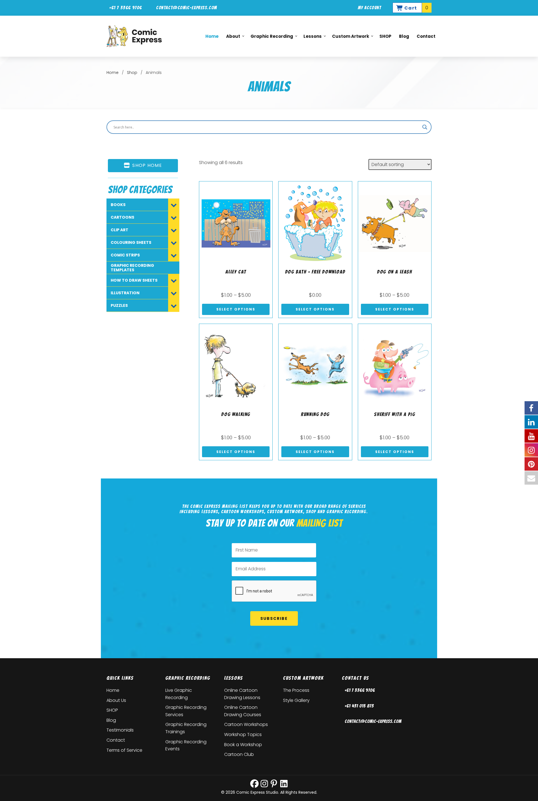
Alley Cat (235, 271)
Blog (111, 720)
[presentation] (274, 591)
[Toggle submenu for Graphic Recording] (293, 36)
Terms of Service (124, 750)
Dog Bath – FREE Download (315, 271)
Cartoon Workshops (246, 724)
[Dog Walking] (235, 365)
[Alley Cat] (235, 223)
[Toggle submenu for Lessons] (322, 36)
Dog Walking (235, 414)
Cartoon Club (239, 754)
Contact (115, 740)
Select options (235, 309)
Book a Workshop (243, 744)
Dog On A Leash (394, 271)
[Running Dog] (315, 365)
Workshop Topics (243, 734)
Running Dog (315, 414)
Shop (132, 72)
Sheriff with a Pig (394, 414)
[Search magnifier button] (425, 127)
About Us (116, 700)
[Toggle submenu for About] (240, 36)
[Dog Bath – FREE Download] (315, 223)
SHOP (112, 710)
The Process (296, 690)
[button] (254, 783)
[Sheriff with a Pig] (394, 365)
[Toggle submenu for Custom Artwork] (369, 36)
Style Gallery (296, 700)
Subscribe (274, 618)
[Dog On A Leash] (394, 223)
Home (112, 72)
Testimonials (120, 730)
